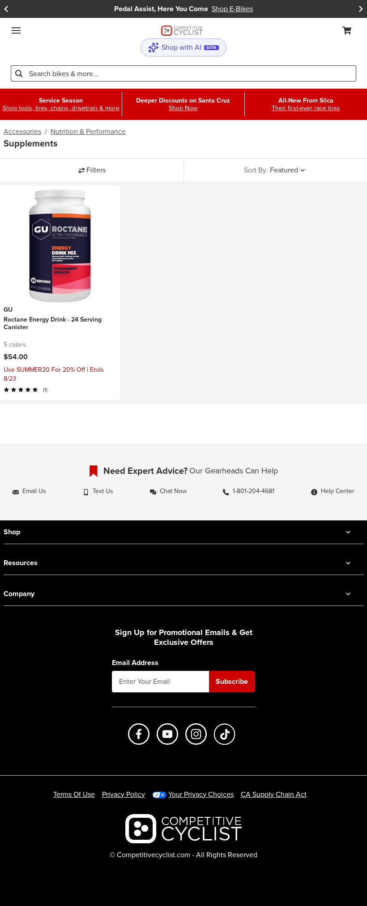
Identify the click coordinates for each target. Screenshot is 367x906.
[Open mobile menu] (16, 30)
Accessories (22, 131)
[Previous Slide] (6, 9)
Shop (12, 532)
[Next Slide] (360, 9)
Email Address (135, 662)
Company (19, 593)
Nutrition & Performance (88, 131)
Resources (21, 563)
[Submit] (18, 73)
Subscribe (232, 681)
